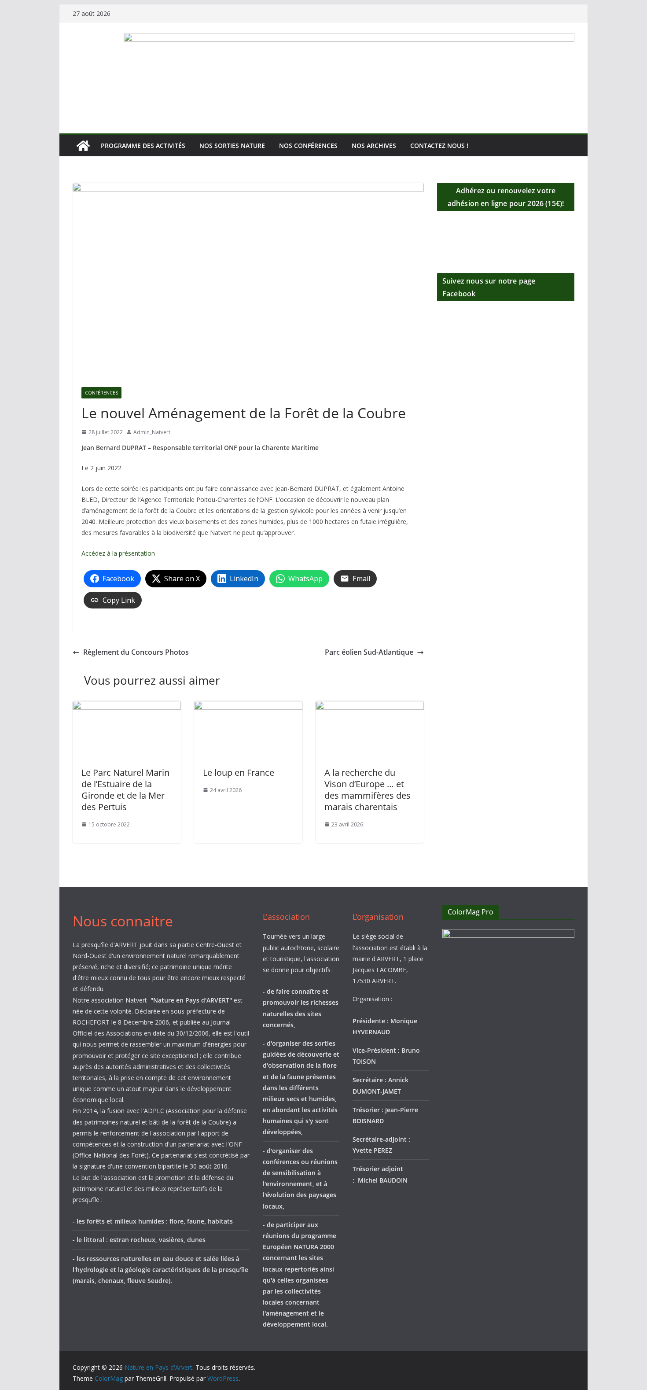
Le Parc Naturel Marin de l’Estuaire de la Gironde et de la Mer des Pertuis (125, 790)
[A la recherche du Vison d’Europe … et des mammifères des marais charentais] (370, 707)
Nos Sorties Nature (232, 145)
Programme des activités (143, 145)
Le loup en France (238, 772)
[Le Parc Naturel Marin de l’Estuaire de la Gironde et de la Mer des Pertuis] (127, 707)
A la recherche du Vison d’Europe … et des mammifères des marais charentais (367, 790)
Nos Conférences (308, 145)
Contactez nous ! (439, 145)
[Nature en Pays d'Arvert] (83, 145)
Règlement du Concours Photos (136, 652)
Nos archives (374, 145)
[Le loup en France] (248, 707)
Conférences (101, 393)
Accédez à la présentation (118, 553)
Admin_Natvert (151, 432)
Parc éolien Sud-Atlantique (369, 652)
